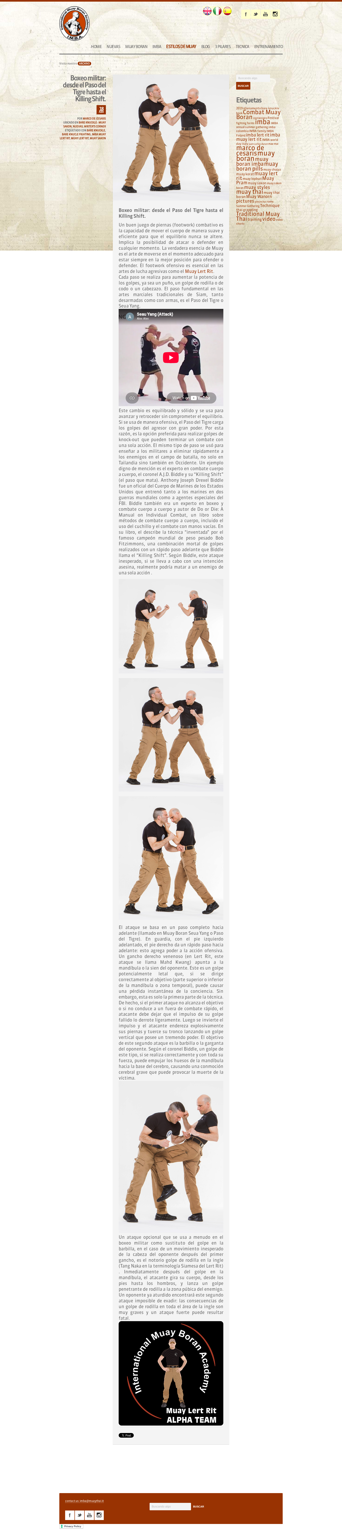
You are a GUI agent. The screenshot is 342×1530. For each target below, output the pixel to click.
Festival (273, 118)
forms (251, 123)
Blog (205, 46)
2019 (239, 108)
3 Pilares (223, 46)
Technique (269, 205)
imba (262, 122)
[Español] (227, 11)
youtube (265, 14)
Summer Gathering (248, 206)
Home (96, 46)
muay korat (245, 174)
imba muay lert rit (258, 137)
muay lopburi (252, 179)
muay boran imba (252, 161)
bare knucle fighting (76, 134)
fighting (241, 123)
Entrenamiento (268, 46)
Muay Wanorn (259, 196)
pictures (245, 201)
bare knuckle (96, 130)
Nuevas (113, 46)
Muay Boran (136, 46)
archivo (84, 63)
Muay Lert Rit (199, 271)
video (268, 219)
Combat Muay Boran (258, 114)
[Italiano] (217, 11)
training (255, 219)
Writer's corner (95, 126)
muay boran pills (257, 166)
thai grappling (247, 210)
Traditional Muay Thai (258, 216)
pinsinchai (260, 201)
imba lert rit (257, 135)
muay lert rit (80, 138)
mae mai (273, 144)
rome (270, 201)
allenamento (252, 108)
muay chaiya (272, 169)
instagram (275, 14)
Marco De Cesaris (94, 118)
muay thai (249, 191)
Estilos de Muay (181, 46)
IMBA (156, 46)
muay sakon (98, 138)
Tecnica (242, 46)
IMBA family (257, 131)
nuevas (78, 126)
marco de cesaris (250, 150)
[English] (207, 11)
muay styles (257, 187)
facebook (246, 14)
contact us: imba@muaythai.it (84, 1501)
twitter (255, 14)
